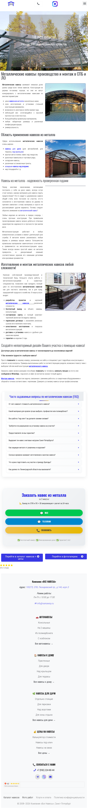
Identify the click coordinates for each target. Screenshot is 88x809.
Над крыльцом (44, 671)
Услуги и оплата (43, 797)
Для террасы (44, 676)
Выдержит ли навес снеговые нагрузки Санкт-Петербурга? (31, 440)
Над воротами (44, 709)
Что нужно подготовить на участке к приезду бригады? (30, 462)
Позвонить (44, 530)
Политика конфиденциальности (69, 797)
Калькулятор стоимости (44, 737)
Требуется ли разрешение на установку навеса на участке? (32, 426)
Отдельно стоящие (44, 699)
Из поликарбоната (44, 633)
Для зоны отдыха (44, 714)
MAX (44, 513)
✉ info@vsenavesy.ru (44, 603)
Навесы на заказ (44, 747)
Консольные (44, 622)
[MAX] (44, 776)
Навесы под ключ (44, 742)
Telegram (44, 521)
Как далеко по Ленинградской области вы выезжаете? (30, 469)
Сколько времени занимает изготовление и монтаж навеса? (32, 455)
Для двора (44, 666)
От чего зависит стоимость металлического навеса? (29, 404)
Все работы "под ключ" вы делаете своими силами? (28, 418)
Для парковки (44, 704)
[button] (38, 3)
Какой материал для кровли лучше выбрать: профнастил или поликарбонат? (38, 411)
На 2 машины (44, 628)
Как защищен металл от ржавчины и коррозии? (27, 448)
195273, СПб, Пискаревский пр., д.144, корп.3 (47, 587)
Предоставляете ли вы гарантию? (22, 433)
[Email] (50, 776)
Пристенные (44, 660)
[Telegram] (37, 776)
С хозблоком (44, 638)
